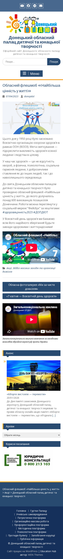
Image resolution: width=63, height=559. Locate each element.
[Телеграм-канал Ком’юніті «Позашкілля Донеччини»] (34, 5)
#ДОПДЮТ (40, 212)
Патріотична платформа (31, 518)
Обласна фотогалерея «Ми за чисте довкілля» (31, 287)
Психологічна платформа (31, 532)
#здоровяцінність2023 (18, 212)
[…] (54, 415)
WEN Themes (35, 554)
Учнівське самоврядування (31, 514)
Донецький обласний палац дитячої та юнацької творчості (31, 42)
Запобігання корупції (43, 535)
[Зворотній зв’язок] (40, 5)
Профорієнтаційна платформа (31, 525)
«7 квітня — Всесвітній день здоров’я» (31, 296)
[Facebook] (28, 5)
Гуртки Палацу (38, 511)
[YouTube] (22, 5)
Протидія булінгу (17, 535)
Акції (9, 268)
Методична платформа (31, 528)
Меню (34, 74)
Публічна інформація (32, 539)
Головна (21, 511)
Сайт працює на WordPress (22, 551)
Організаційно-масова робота (31, 521)
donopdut (29, 96)
